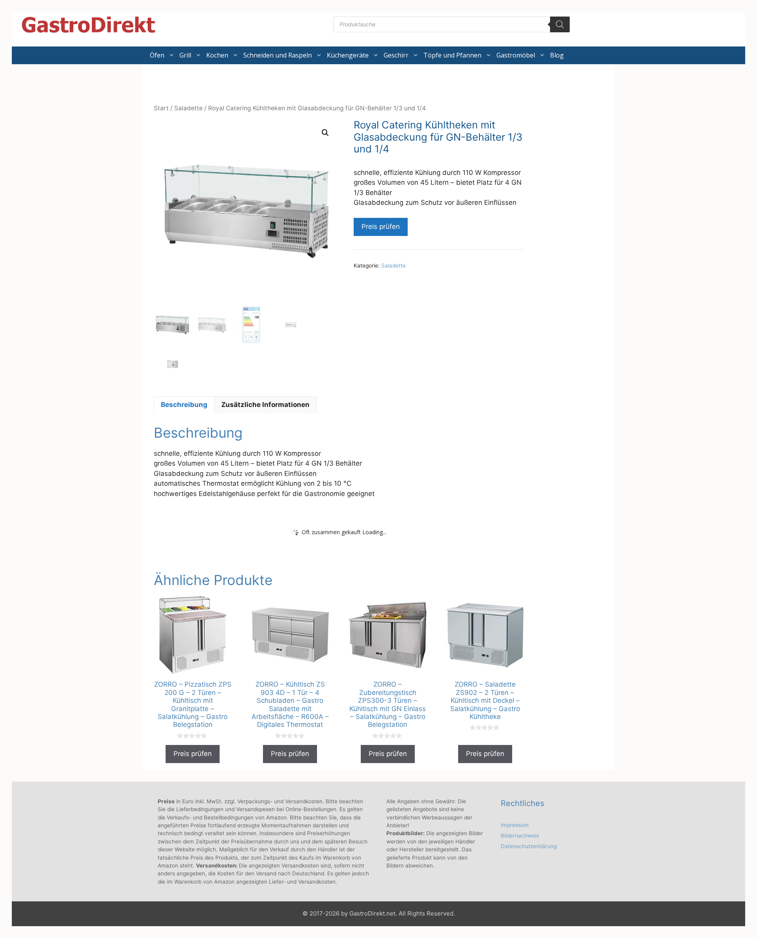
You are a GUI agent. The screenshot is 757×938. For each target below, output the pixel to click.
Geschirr (396, 55)
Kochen (217, 55)
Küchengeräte (348, 55)
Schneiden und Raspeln (277, 55)
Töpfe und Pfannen (452, 55)
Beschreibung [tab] (184, 405)
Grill (185, 55)
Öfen (157, 55)
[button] (325, 133)
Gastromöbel (515, 55)
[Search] (560, 24)
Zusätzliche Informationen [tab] (265, 405)
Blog (557, 55)
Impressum (515, 825)
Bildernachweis (520, 835)
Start (161, 108)
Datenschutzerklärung (529, 846)
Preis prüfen (381, 226)
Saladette (188, 108)
